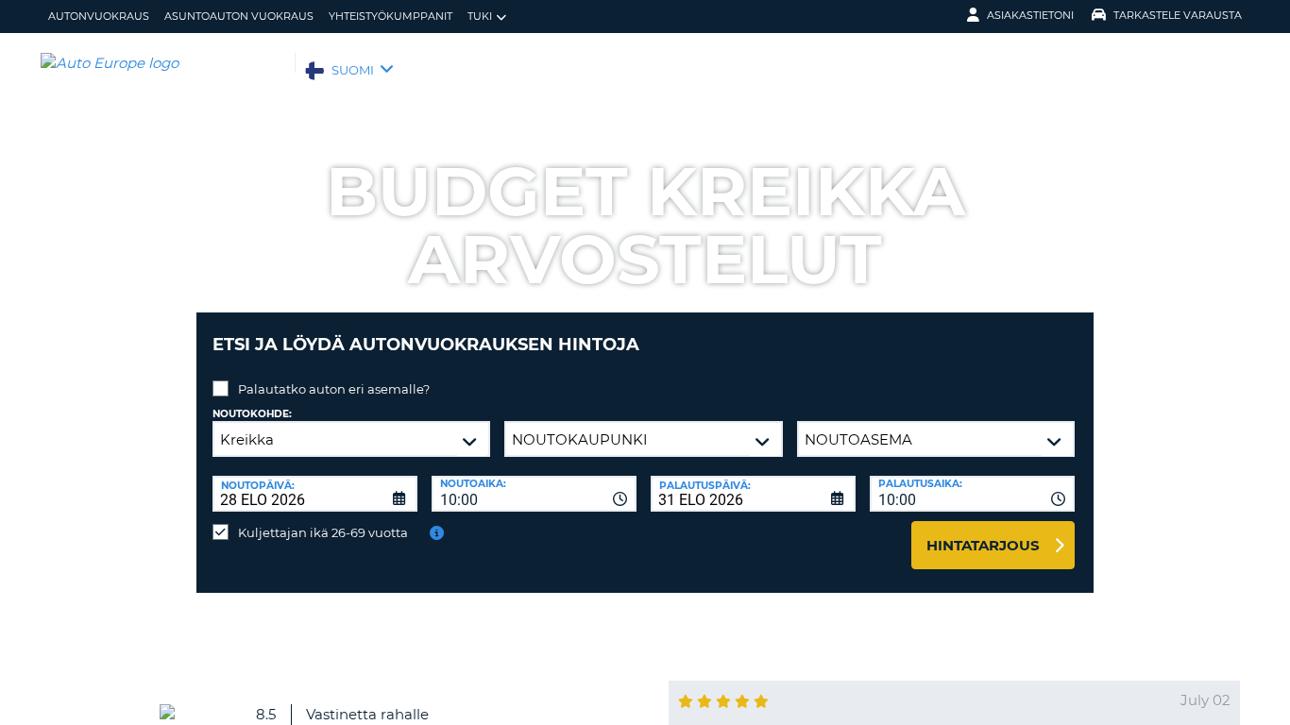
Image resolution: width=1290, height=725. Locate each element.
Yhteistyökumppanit (390, 16)
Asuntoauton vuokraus (239, 16)
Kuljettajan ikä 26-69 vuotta (323, 532)
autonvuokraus (98, 16)
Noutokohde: (252, 414)
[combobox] (534, 494)
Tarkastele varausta (1177, 15)
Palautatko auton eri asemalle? (334, 388)
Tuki (479, 16)
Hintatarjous (983, 545)
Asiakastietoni (1030, 15)
